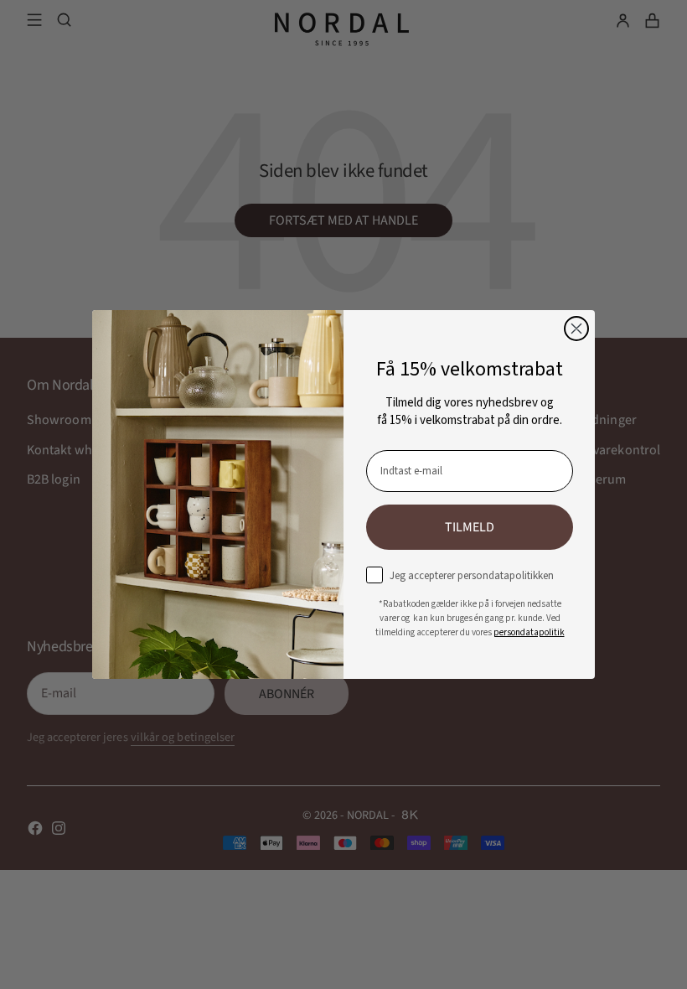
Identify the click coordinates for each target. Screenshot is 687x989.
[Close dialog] (576, 328)
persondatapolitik (529, 632)
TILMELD (469, 527)
